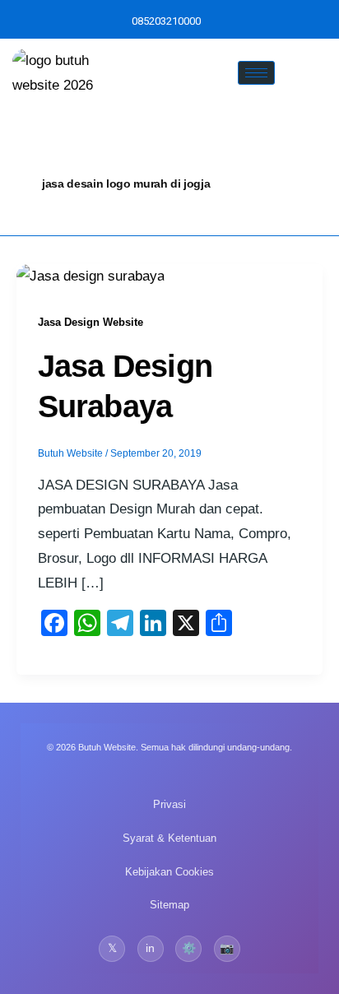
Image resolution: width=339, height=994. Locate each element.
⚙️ (189, 948)
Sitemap (169, 905)
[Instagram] (221, 21)
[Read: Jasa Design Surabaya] (90, 276)
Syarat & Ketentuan (169, 838)
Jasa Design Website (90, 322)
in (150, 948)
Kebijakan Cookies (169, 872)
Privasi (169, 804)
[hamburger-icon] (256, 73)
